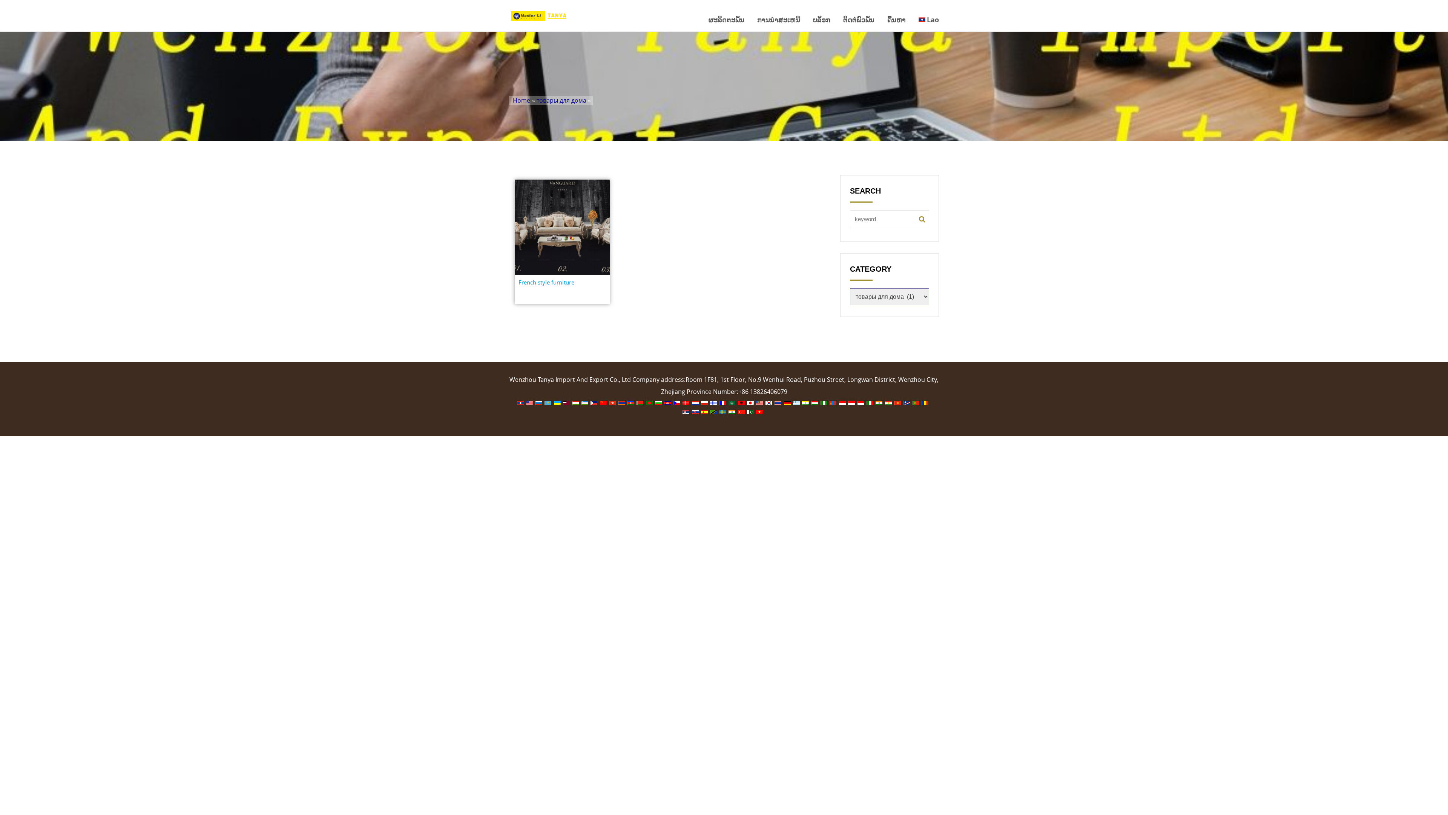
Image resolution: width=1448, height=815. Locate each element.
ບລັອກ (821, 19)
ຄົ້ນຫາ (896, 19)
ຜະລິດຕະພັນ (726, 19)
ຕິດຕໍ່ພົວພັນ (858, 19)
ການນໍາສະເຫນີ (778, 19)
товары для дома (561, 100)
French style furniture (546, 282)
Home (521, 100)
